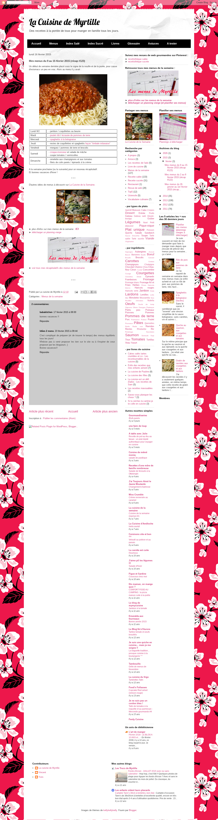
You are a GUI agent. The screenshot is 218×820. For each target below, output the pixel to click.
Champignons (132, 264)
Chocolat (129, 267)
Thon (127, 339)
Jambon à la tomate (138, 608)
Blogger (132, 810)
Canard (151, 258)
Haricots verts (131, 291)
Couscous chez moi (138, 576)
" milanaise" (97, 143)
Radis (127, 326)
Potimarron (135, 320)
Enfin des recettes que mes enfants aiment (139, 366)
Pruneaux (129, 323)
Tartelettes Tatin (136, 680)
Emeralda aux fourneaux (136, 617)
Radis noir (138, 326)
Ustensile (132, 195)
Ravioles (150, 326)
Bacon (127, 255)
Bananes (135, 254)
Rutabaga (129, 332)
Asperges (129, 252)
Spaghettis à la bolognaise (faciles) (181, 296)
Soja (152, 336)
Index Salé (73, 43)
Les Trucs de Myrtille (126, 768)
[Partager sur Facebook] (92, 292)
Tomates (138, 339)
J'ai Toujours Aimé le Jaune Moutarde (140, 482)
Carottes (132, 261)
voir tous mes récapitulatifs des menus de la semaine (58, 268)
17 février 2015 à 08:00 (64, 312)
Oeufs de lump (146, 304)
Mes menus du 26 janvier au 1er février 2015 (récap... (176, 187)
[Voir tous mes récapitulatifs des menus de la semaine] (73, 262)
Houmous (133, 553)
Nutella (150, 300)
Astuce (131, 159)
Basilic (143, 255)
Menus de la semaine (52, 296)
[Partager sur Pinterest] (95, 292)
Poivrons (129, 312)
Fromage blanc (132, 282)
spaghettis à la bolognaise (63, 139)
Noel (145, 222)
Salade (138, 233)
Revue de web (135, 188)
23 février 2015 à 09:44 (66, 331)
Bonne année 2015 (138, 621)
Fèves (143, 285)
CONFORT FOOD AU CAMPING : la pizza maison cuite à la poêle (139, 592)
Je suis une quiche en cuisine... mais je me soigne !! (140, 645)
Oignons (128, 307)
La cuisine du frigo (139, 677)
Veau (127, 342)
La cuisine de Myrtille (48, 768)
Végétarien (129, 241)
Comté (139, 270)
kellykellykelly (110, 810)
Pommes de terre (139, 316)
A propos (132, 155)
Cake (143, 210)
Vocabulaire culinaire (138, 199)
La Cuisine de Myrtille (64, 21)
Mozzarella (145, 298)
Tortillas (150, 339)
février (169, 161)
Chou (145, 267)
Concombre (148, 269)
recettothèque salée (137, 59)
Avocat (151, 252)
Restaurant (133, 184)
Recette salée (135, 176)
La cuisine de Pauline (138, 371)
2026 (165, 153)
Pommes (149, 312)
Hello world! (134, 526)
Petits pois (132, 310)
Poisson (150, 230)
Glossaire (134, 43)
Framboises (131, 279)
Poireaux (149, 310)
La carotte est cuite (139, 550)
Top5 (130, 191)
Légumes (132, 222)
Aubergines (140, 251)
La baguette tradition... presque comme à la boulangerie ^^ (139, 653)
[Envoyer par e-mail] (82, 292)
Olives (135, 307)
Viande (149, 238)
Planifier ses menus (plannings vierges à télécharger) (182, 229)
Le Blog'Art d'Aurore (139, 629)
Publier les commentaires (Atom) (59, 418)
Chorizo (138, 267)
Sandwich (149, 233)
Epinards (149, 276)
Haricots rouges (144, 287)
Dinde (139, 277)
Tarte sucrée (138, 238)
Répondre (44, 321)
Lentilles (144, 294)
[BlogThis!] (85, 292)
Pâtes (138, 323)
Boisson (136, 210)
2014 (165, 196)
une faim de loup (138, 426)
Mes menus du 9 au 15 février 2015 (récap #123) (176, 168)
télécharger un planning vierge (46, 232)
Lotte (152, 295)
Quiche (128, 233)
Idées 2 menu (47, 331)
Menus (53, 43)
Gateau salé (140, 216)
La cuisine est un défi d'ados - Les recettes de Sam (140, 382)
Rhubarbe (141, 329)
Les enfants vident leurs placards (132, 790)
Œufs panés (134, 418)
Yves (40, 777)
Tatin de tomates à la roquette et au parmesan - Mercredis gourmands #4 (141, 709)
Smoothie (135, 236)
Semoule (145, 336)
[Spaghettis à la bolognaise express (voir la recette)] (73, 124)
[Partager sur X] (88, 292)
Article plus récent (41, 411)
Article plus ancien (105, 411)
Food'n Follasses (138, 687)
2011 (165, 209)
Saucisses (150, 332)
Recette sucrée (135, 180)
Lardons (131, 294)
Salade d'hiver (135, 566)
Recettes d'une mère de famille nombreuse (141, 467)
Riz (152, 329)
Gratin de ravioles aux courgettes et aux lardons (182, 365)
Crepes (150, 210)
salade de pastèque (138, 458)
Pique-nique (146, 225)
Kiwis (152, 291)
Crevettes (129, 277)
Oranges (142, 307)
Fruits (151, 213)
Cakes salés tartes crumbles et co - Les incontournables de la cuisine (138, 357)
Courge (128, 274)
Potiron (144, 320)
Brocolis (140, 257)
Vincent (42, 772)
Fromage (148, 279)
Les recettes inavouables (140, 388)
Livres (115, 43)
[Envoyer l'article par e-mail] (76, 292)
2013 (165, 200)
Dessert (130, 212)
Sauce (127, 236)
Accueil (36, 43)
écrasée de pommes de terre (76, 135)
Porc (127, 319)
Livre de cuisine (135, 166)
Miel (126, 298)
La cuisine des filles (137, 375)
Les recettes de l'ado (138, 163)
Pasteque (150, 307)
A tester (172, 43)
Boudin (128, 258)
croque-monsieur (58, 152)
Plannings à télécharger (170, 142)
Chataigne (149, 264)
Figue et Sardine (137, 573)
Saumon (132, 335)
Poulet (151, 319)
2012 (165, 204)
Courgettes (145, 273)
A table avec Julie (138, 433)
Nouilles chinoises (134, 301)
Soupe (144, 235)
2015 (165, 157)
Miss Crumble (136, 494)
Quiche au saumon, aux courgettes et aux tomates (181, 332)
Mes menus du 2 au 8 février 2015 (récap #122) (175, 177)
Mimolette (134, 297)
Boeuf (150, 254)
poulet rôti (55, 135)
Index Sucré (95, 43)
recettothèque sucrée (138, 61)
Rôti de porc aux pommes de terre (182, 264)
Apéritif (128, 210)
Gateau (128, 216)
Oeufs (130, 304)
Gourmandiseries (138, 415)
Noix (152, 298)
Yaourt (134, 342)
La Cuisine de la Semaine (82, 184)
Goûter (150, 218)
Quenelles (149, 323)
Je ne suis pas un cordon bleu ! (138, 702)
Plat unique (135, 229)
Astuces (153, 43)
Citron (133, 269)
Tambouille (135, 664)
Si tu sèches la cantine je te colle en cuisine (140, 402)
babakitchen (46, 312)
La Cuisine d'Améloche (141, 523)
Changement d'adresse (139, 487)
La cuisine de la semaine (137, 509)
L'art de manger (137, 732)
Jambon (144, 290)
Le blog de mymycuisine (136, 604)
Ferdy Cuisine (136, 719)
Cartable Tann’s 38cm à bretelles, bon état (135, 793)
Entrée (142, 213)
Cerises (151, 261)
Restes (128, 329)
